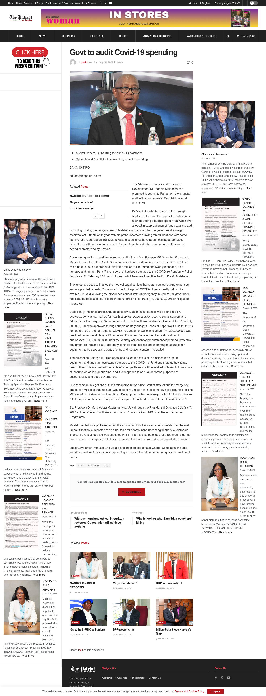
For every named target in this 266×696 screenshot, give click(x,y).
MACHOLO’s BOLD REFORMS (89, 196)
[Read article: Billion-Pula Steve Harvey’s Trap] (174, 612)
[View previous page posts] (95, 216)
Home (11, 3)
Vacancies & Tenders (85, 3)
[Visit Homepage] (20, 18)
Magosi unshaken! (81, 202)
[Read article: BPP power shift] (131, 612)
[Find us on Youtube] (110, 3)
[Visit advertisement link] (149, 18)
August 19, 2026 (122, 588)
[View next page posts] (102, 216)
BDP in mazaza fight (82, 208)
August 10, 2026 (165, 638)
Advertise (122, 677)
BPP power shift (123, 629)
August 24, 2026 (79, 592)
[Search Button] (228, 36)
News (19, 3)
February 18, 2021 (103, 62)
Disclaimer (138, 677)
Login (194, 3)
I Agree (215, 691)
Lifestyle (39, 3)
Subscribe (133, 492)
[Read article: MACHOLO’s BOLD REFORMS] (88, 565)
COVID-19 (94, 465)
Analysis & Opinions (63, 3)
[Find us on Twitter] (105, 3)
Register (206, 3)
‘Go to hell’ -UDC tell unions (88, 629)
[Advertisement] (31, 148)
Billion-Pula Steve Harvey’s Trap (173, 631)
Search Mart (87, 686)
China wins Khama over (17, 269)
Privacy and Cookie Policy (189, 691)
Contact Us (155, 677)
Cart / (248, 36)
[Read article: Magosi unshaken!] (131, 565)
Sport (48, 3)
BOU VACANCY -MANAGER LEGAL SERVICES (249, 296)
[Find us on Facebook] (101, 3)
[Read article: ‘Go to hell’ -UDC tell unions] (88, 612)
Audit (81, 465)
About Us (107, 677)
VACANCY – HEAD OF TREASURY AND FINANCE (49, 504)
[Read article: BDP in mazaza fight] (174, 565)
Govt (106, 465)
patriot (84, 62)
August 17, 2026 (165, 588)
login (81, 650)
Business (28, 3)
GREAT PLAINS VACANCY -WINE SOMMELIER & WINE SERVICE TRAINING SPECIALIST (250, 215)
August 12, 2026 (122, 634)
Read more (40, 400)
